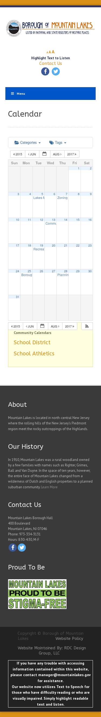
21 (65, 245)
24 (17, 271)
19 (41, 245)
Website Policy (69, 638)
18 (29, 245)
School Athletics (34, 354)
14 (65, 220)
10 (17, 220)
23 (90, 245)
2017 (71, 154)
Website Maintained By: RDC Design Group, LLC (52, 651)
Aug (56, 154)
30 (90, 271)
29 (77, 271)
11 (29, 220)
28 (65, 271)
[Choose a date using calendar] (44, 154)
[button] (87, 326)
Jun (33, 154)
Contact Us (50, 63)
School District (32, 342)
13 (53, 220)
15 (77, 220)
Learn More (49, 487)
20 (53, 245)
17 (17, 245)
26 (41, 271)
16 (90, 220)
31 (17, 297)
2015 (19, 154)
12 (41, 220)
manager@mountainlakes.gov (64, 674)
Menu (21, 93)
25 (29, 271)
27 (53, 271)
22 (77, 245)
